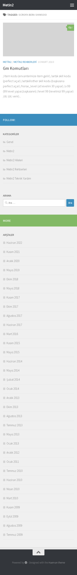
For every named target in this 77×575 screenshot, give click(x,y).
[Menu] (72, 5)
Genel (10, 142)
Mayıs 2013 (13, 434)
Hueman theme (57, 562)
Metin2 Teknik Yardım (19, 178)
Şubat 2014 (13, 379)
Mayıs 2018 (13, 288)
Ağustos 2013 (14, 416)
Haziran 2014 (14, 361)
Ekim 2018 (12, 279)
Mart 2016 (12, 334)
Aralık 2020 (13, 261)
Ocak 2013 (13, 443)
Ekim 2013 (12, 407)
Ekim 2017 (12, 306)
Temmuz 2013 (15, 425)
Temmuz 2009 (15, 535)
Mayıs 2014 (13, 370)
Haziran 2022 (14, 243)
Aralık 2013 (13, 398)
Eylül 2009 (12, 516)
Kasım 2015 (13, 343)
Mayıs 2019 (13, 270)
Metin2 (8, 5)
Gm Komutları (16, 68)
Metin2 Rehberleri (25, 62)
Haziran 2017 (14, 325)
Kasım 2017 (13, 297)
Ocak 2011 (13, 462)
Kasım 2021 (13, 252)
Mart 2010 (12, 498)
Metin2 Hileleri (15, 160)
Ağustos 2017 (14, 316)
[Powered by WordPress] (26, 562)
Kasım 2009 (13, 507)
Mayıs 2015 (13, 352)
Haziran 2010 (14, 480)
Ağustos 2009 (14, 525)
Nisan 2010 (13, 489)
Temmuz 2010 (15, 471)
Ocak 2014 (13, 389)
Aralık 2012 (13, 452)
